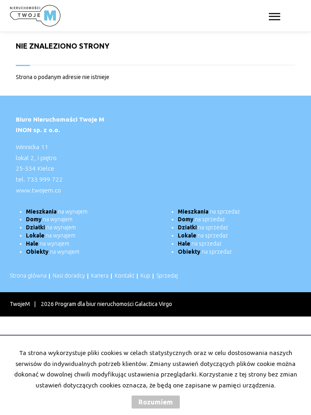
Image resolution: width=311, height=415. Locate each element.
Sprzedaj (167, 275)
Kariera (100, 275)
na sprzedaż (209, 211)
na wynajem (56, 211)
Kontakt (124, 275)
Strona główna (28, 275)
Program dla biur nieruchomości (95, 304)
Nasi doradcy (69, 275)
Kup (145, 275)
